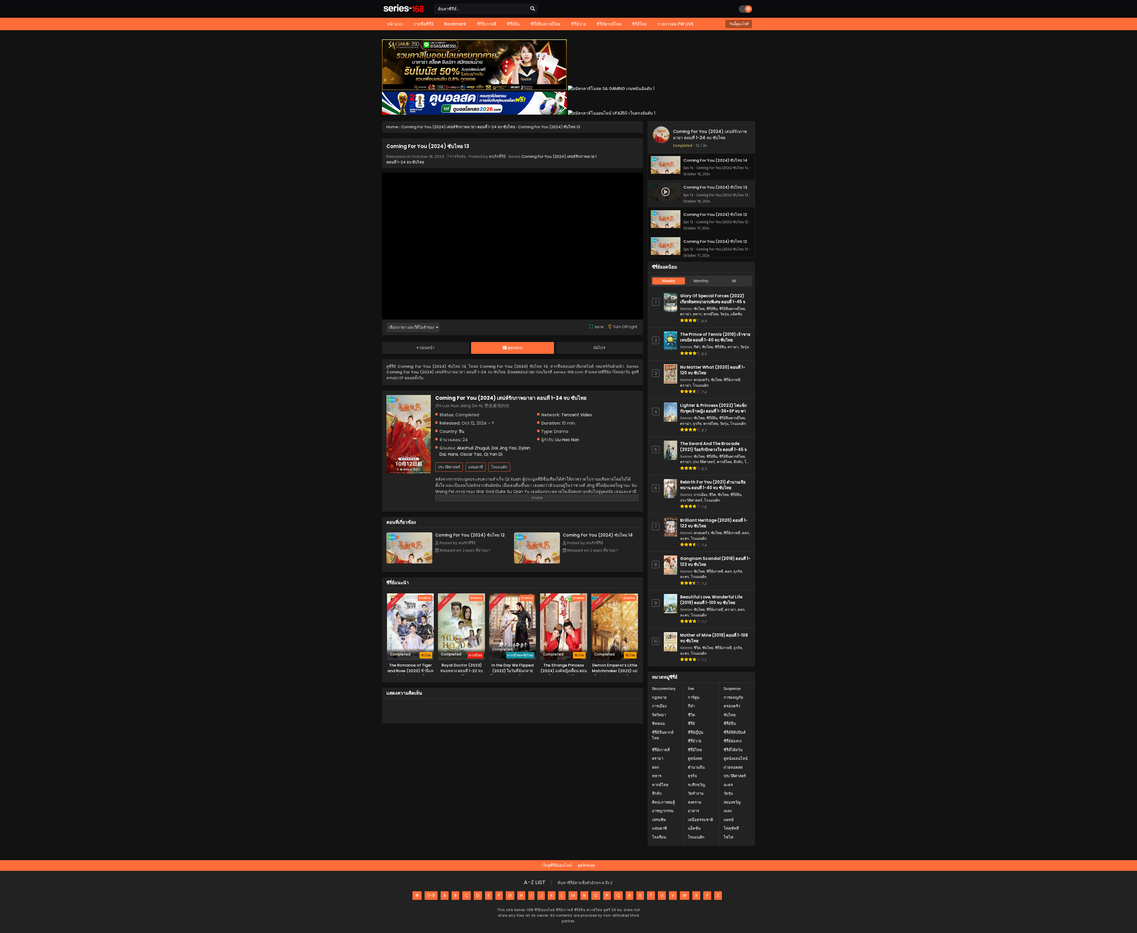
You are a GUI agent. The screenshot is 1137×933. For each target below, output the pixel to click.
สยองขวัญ (732, 802)
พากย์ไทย (711, 314)
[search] (532, 9)
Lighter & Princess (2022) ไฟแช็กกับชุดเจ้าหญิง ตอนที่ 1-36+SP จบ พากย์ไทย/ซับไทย (715, 411)
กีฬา (697, 347)
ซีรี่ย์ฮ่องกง (732, 741)
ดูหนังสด (695, 758)
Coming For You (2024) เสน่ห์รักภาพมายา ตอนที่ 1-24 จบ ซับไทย (710, 135)
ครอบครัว (701, 380)
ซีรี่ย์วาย (694, 741)
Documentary (663, 688)
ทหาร (697, 314)
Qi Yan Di (493, 454)
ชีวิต (712, 494)
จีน (461, 431)
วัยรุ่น (724, 314)
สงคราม (694, 802)
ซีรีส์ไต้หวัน (733, 750)
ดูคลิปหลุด (586, 865)
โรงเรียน (659, 837)
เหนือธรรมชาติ (700, 820)
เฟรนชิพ (659, 820)
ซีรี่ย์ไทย (695, 750)
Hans (453, 454)
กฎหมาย (659, 697)
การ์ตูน (693, 697)
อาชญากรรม (663, 811)
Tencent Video (576, 415)
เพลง (728, 811)
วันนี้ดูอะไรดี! (738, 23)
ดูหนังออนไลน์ (736, 758)
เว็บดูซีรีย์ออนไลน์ (557, 865)
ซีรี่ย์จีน (711, 308)
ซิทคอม (658, 723)
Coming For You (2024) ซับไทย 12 (470, 535)
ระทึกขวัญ (696, 785)
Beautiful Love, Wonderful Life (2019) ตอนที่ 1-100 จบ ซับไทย (711, 600)
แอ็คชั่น (736, 314)
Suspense (732, 688)
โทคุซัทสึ (731, 828)
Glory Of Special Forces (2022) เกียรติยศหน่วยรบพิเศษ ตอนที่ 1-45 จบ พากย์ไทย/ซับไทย (714, 301)
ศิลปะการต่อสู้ (663, 802)
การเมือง (700, 494)
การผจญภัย (733, 697)
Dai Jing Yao (504, 448)
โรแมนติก (499, 467)
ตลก (745, 533)
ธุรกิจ (697, 423)
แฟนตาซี (475, 467)
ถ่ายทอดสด (733, 767)
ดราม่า (685, 314)
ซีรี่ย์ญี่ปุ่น (695, 732)
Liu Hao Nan (567, 440)
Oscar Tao (471, 454)
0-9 (431, 895)
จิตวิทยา (659, 715)
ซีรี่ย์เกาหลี (732, 380)
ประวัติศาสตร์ (449, 467)
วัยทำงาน (696, 793)
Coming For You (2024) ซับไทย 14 (598, 535)
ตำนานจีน (696, 767)
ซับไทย (699, 308)
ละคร (684, 538)
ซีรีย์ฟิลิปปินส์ (735, 732)
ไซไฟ (728, 837)
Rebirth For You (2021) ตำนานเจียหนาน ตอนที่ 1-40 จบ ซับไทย (713, 485)
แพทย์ (729, 820)
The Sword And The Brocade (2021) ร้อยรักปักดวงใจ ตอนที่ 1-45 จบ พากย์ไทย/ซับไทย (714, 449)
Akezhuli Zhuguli (473, 448)
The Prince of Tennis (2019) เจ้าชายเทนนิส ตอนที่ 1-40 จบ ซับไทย (715, 337)
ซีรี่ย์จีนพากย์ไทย (732, 308)
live (691, 688)
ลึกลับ (738, 462)
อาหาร (693, 811)
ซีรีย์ (691, 723)
